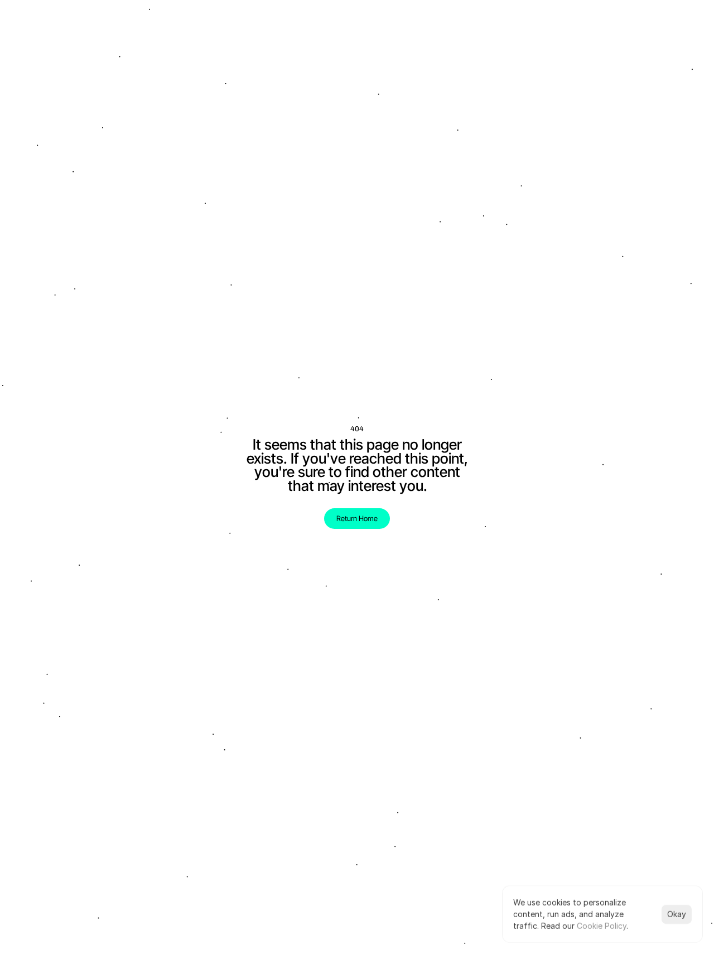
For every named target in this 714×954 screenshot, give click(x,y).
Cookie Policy (601, 926)
